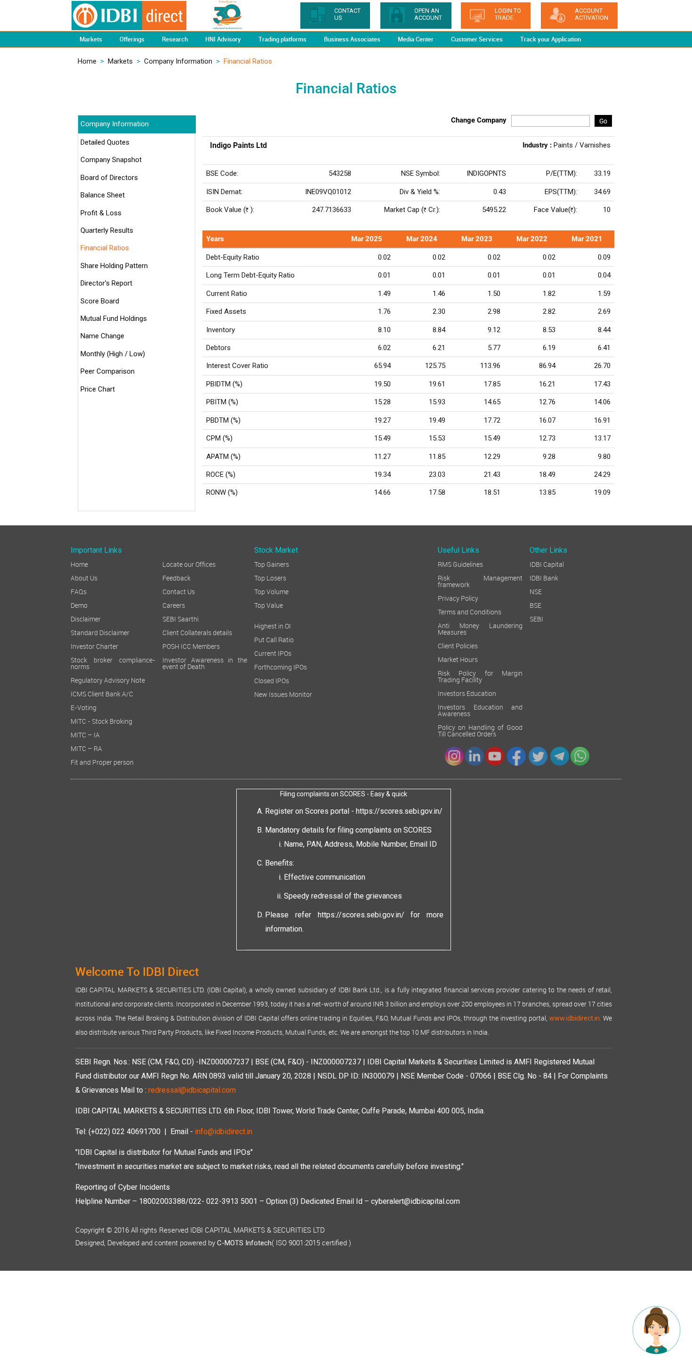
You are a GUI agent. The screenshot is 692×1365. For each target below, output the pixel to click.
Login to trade (508, 14)
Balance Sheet (102, 195)
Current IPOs (272, 653)
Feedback (176, 577)
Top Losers (270, 577)
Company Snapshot (111, 159)
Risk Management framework (480, 580)
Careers (173, 605)
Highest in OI (272, 625)
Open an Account (428, 14)
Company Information (178, 61)
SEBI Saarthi (180, 618)
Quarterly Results (106, 230)
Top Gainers (271, 564)
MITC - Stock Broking (101, 721)
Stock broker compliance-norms (113, 662)
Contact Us (178, 591)
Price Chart (97, 389)
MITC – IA (85, 734)
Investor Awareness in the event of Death (204, 662)
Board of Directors (109, 177)
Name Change (102, 336)
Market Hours (458, 659)
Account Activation (591, 14)
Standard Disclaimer (100, 632)
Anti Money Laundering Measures (480, 628)
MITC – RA (86, 748)
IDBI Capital (547, 564)
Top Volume (271, 591)
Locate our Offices (189, 564)
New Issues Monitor (283, 694)
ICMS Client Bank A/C (102, 693)
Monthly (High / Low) (112, 354)
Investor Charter (94, 646)
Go (603, 120)
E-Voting (84, 707)
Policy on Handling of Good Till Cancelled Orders (480, 730)
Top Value (268, 605)
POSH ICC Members (191, 646)
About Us (84, 577)
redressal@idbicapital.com (192, 1090)
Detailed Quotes (104, 142)
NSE (536, 591)
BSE (535, 605)
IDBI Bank (544, 577)
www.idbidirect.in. (575, 1018)
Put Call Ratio (274, 639)
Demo (79, 605)
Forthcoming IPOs (280, 666)
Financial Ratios (104, 248)
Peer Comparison (107, 371)
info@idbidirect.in (223, 1131)
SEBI (536, 618)
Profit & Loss (100, 213)
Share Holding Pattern (114, 266)
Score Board (99, 301)
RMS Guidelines (460, 564)
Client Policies (458, 645)
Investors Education (467, 693)
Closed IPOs (271, 680)
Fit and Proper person (102, 762)
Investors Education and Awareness (480, 710)
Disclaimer (86, 618)
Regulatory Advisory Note (108, 680)
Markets (120, 61)
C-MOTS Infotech (244, 1243)
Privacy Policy (458, 598)
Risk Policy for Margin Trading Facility (480, 676)
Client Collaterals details (197, 632)
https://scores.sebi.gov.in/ (399, 811)
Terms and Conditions (469, 611)
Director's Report (106, 283)
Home (87, 61)
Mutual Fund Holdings (113, 318)
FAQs (79, 591)
